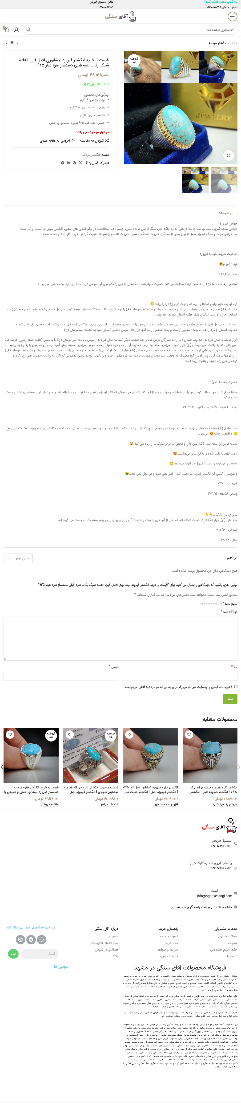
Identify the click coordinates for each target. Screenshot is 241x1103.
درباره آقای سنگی (106, 928)
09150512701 (214, 7)
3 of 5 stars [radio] (209, 604)
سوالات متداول (227, 936)
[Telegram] (31, 939)
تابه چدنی (174, 1007)
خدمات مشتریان (226, 928)
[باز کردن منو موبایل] (232, 16)
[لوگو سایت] (120, 16)
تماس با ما (230, 956)
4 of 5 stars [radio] (205, 604)
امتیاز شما (230, 604)
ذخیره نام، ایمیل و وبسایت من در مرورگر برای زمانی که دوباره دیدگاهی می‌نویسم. (178, 686)
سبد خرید (171, 943)
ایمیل (113, 666)
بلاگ (115, 956)
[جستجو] (28, 30)
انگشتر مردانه (217, 43)
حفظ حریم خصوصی (223, 949)
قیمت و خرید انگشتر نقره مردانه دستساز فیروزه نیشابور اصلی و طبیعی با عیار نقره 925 (31, 792)
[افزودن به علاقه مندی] (189, 734)
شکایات (232, 943)
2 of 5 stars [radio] (212, 604)
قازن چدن (186, 1007)
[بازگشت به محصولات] (12, 43)
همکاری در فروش (106, 949)
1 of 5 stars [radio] (216, 604)
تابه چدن (213, 1007)
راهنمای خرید (168, 928)
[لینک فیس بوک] (86, 163)
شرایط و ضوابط (167, 949)
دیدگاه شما (229, 612)
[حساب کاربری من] (16, 29)
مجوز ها (113, 936)
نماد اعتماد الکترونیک (104, 943)
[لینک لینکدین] (68, 163)
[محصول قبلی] (17, 43)
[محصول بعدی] (6, 43)
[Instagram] (20, 939)
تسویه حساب (169, 936)
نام (234, 666)
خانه (234, 43)
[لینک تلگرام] (63, 163)
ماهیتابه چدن (200, 1007)
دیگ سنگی (218, 999)
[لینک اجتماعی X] (80, 163)
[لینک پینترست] (74, 163)
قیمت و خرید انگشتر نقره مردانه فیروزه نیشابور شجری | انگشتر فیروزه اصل (91, 790)
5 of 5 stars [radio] (202, 604)
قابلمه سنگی (146, 1052)
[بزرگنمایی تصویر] (228, 155)
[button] (232, 107)
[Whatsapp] (41, 939)
